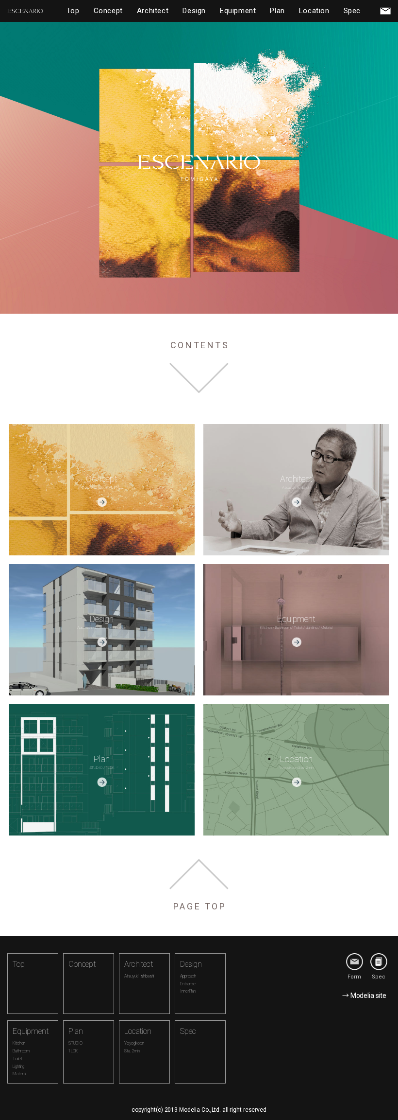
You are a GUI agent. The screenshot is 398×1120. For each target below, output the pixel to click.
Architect (152, 10)
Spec (352, 10)
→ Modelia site (364, 995)
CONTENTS (200, 345)
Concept (108, 10)
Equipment (238, 10)
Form (354, 977)
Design (194, 10)
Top (73, 10)
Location (314, 10)
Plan (277, 10)
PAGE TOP (200, 906)
